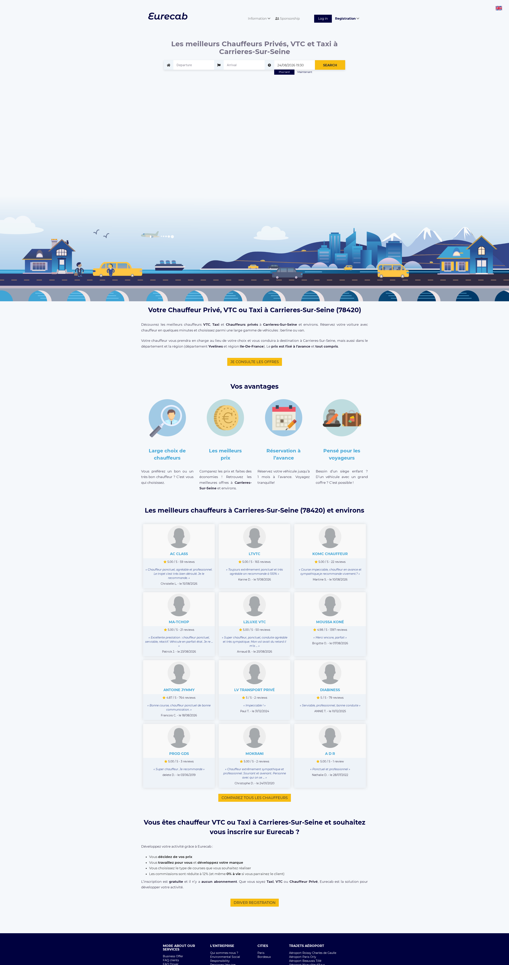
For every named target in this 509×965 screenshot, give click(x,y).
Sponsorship (289, 18)
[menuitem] (258, 14)
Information (258, 18)
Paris (260, 953)
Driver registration (255, 902)
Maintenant (304, 72)
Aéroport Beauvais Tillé (305, 961)
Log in (323, 18)
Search (330, 65)
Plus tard (284, 72)
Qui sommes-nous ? (224, 953)
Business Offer (173, 956)
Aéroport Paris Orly (302, 957)
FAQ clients (171, 960)
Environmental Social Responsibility (225, 959)
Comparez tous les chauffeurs (254, 798)
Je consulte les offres (254, 362)
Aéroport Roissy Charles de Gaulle (312, 953)
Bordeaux (264, 957)
